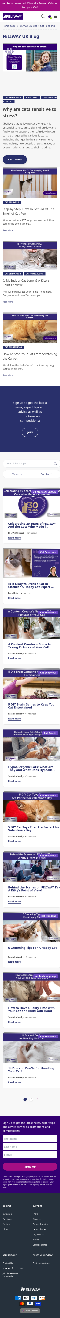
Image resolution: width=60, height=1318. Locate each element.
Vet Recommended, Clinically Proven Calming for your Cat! (30, 5)
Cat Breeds (50, 733)
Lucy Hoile (13, 593)
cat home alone (35, 273)
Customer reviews (41, 1263)
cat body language (45, 976)
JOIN (30, 432)
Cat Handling (47, 25)
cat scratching (13, 347)
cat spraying (12, 202)
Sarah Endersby (16, 653)
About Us (37, 1219)
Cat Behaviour (13, 97)
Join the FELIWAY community (10, 1275)
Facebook (7, 1219)
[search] (55, 463)
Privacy (36, 1239)
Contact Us (8, 1263)
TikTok (5, 1229)
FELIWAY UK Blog (28, 25)
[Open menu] (55, 16)
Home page (9, 25)
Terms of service (40, 1224)
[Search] (43, 16)
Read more (15, 159)
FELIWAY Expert (16, 533)
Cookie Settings (40, 1244)
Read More (8, 230)
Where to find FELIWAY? (13, 1268)
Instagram (7, 1214)
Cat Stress (32, 97)
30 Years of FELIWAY (44, 491)
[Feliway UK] (20, 16)
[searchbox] (16, 463)
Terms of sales (39, 1229)
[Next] (37, 1099)
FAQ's (35, 1214)
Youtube (6, 1224)
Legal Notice (38, 1234)
